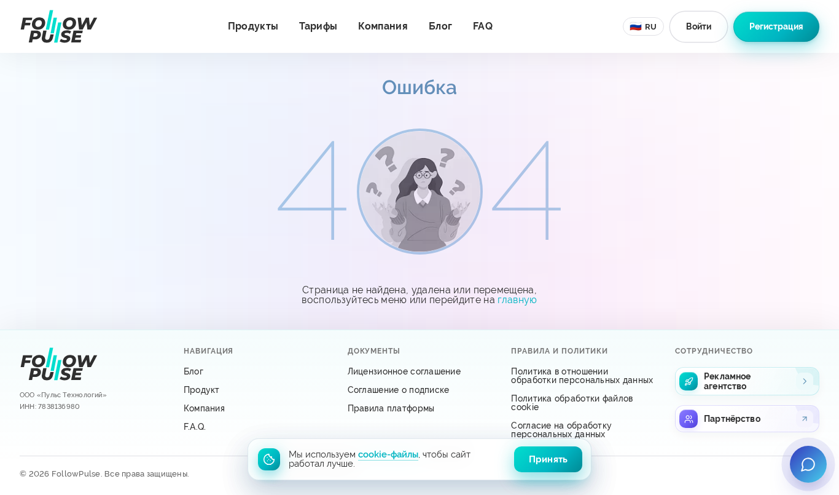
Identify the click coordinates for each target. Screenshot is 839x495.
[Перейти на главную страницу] (59, 26)
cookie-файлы (388, 454)
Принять (548, 459)
